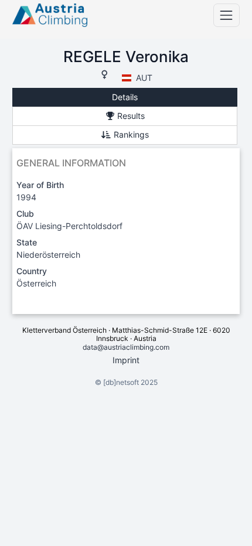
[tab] (124, 97)
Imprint (126, 360)
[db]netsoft (121, 382)
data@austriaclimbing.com (126, 347)
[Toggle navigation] (226, 15)
